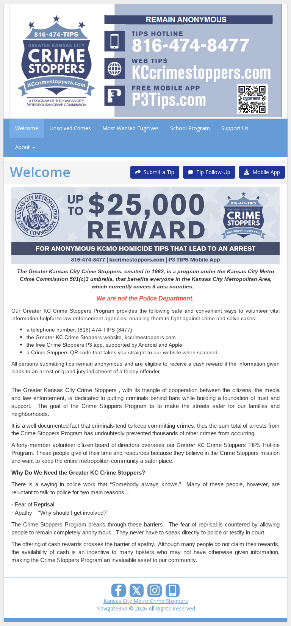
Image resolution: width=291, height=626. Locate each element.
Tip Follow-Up (211, 172)
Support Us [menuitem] (235, 128)
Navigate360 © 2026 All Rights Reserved (145, 608)
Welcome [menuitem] (26, 128)
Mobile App (264, 172)
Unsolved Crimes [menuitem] (70, 128)
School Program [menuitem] (190, 128)
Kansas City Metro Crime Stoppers (145, 600)
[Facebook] (118, 592)
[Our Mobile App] (173, 592)
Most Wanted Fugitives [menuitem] (130, 128)
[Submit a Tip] (145, 61)
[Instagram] (154, 592)
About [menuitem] (23, 147)
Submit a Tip (157, 172)
